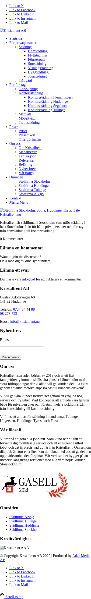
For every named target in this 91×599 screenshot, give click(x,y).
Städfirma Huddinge (24, 525)
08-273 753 (8, 313)
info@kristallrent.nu (25, 321)
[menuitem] (50, 38)
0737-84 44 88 (24, 309)
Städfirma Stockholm (24, 530)
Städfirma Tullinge (23, 521)
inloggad (28, 279)
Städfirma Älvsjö (21, 517)
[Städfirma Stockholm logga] (13, 30)
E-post (5, 340)
